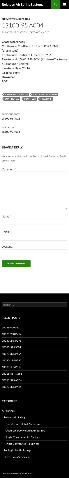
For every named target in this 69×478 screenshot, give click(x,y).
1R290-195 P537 (11, 360)
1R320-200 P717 (11, 334)
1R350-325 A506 (12, 380)
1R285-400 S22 (11, 327)
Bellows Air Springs (15, 417)
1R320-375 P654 (11, 353)
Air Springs (8, 410)
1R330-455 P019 (11, 367)
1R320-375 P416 (11, 386)
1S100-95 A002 (11, 116)
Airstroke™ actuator (45, 94)
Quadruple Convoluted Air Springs (25, 430)
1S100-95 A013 (11, 129)
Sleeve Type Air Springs (16, 19)
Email (6, 231)
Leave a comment (39, 32)
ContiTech (30, 99)
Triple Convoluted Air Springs (22, 443)
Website (7, 247)
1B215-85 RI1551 (12, 373)
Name (6, 216)
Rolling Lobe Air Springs (17, 450)
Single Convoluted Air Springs (23, 437)
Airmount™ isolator (16, 94)
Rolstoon (21, 32)
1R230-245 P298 (11, 340)
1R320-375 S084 (11, 347)
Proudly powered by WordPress (17, 473)
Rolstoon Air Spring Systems (22, 4)
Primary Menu (64, 4)
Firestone (46, 99)
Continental (12, 99)
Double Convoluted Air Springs (23, 423)
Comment (9, 169)
